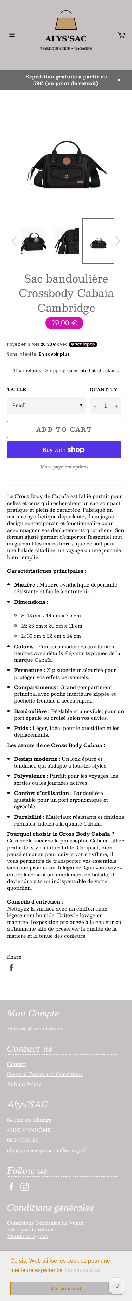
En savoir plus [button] (83, 1270)
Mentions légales (27, 1236)
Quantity (103, 390)
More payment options (64, 467)
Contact (16, 1064)
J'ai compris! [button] (66, 1288)
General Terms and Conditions (45, 1074)
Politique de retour (30, 1229)
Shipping (55, 370)
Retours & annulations (34, 1028)
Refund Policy (24, 1084)
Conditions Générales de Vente (45, 1222)
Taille (16, 390)
